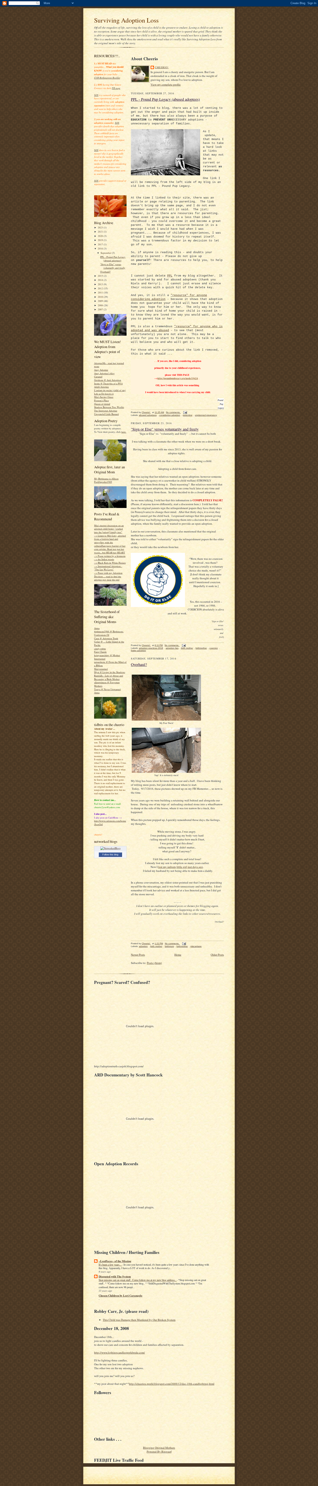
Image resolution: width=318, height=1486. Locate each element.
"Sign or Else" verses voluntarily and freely (112, 266)
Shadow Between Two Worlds (109, 407)
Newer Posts (138, 955)
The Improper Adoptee (105, 410)
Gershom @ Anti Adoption (107, 380)
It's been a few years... (110, 1264)
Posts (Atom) (154, 963)
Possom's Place (101, 400)
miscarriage (196, 946)
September (106, 252)
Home (177, 955)
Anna (97, 628)
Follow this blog (110, 854)
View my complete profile (166, 84)
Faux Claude (100, 651)
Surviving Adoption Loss (126, 20)
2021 (101, 231)
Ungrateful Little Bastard (106, 414)
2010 (101, 296)
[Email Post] (185, 412)
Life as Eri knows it (104, 393)
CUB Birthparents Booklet (107, 77)
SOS (96, 95)
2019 (101, 240)
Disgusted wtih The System (115, 1276)
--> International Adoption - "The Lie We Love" (108, 568)
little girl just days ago (190, 867)
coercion (213, 648)
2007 (101, 309)
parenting (187, 415)
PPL (169, 275)
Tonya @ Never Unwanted (107, 689)
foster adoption (138, 650)
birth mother (187, 648)
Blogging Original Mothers (159, 1448)
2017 (101, 244)
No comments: (173, 412)
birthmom (169, 946)
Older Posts (217, 955)
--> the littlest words (104, 559)
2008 (101, 305)
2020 (101, 236)
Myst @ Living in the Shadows (109, 672)
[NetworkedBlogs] (110, 848)
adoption (143, 946)
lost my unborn (167, 867)
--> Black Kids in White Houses (110, 562)
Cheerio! (162, 67)
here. (123, 431)
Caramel (98, 376)
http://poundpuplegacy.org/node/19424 (177, 378)
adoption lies (172, 648)
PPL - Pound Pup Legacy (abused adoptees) (112, 258)
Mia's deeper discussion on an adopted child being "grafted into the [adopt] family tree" (109, 529)
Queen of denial (102, 403)
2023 (101, 227)
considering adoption (169, 415)
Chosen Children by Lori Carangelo (120, 1295)
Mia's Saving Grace (103, 397)
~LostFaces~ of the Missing (115, 1261)
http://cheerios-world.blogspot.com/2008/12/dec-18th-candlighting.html (171, 1384)
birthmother (201, 648)
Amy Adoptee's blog (104, 373)
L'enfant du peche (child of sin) (110, 390)
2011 (101, 292)
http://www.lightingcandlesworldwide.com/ (119, 1352)
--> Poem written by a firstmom (109, 556)
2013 (101, 284)
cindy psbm (100, 648)
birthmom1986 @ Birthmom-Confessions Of (109, 633)
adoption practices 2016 (151, 648)
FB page (116, 88)
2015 (101, 275)
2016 (101, 248)
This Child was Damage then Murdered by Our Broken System (139, 1320)
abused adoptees (148, 415)
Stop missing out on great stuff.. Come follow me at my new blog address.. (138, 1280)
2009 (101, 301)
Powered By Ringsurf (159, 1451)
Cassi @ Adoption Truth (106, 638)
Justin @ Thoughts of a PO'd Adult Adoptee (108, 385)
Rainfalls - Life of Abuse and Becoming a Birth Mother (108, 677)
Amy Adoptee (101, 369)
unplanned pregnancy (206, 415)
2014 (101, 280)
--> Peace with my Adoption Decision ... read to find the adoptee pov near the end (108, 576)
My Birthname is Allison (106, 478)
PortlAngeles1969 (103, 481)
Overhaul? (105, 271)
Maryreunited (101, 669)
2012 (101, 288)
